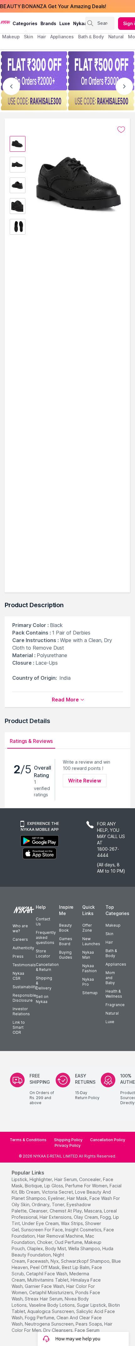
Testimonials (24, 964)
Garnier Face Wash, (45, 1286)
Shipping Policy (68, 1139)
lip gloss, (54, 1185)
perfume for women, (86, 1185)
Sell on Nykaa (42, 999)
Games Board (65, 941)
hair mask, (77, 1198)
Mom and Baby (110, 977)
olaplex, (35, 1248)
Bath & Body (111, 953)
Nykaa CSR (18, 976)
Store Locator (43, 953)
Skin (109, 933)
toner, (58, 1204)
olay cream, (86, 1217)
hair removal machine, (60, 1236)
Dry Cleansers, (58, 1330)
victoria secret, (58, 1192)
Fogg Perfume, (40, 1317)
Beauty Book (65, 928)
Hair (109, 942)
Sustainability (25, 986)
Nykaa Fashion (89, 968)
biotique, (34, 1185)
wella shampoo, (84, 1248)
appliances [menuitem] (62, 36)
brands (48, 23)
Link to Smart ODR (19, 1027)
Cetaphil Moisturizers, (51, 1292)
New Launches (91, 941)
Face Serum (87, 1330)
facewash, (38, 1261)
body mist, (56, 1248)
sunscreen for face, (42, 1229)
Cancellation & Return (47, 967)
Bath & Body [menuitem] (91, 36)
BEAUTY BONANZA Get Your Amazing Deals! (53, 6)
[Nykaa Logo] (5, 22)
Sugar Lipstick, (92, 1305)
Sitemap (90, 992)
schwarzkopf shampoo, (86, 1261)
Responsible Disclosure (24, 998)
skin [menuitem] (28, 36)
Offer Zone (87, 928)
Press (18, 956)
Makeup (113, 925)
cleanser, (38, 1210)
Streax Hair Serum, (44, 1298)
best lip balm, (76, 1267)
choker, (45, 1242)
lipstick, (20, 1179)
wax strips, (72, 1223)
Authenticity (23, 947)
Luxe (109, 1021)
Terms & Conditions (28, 1139)
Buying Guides (65, 955)
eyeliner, (57, 1198)
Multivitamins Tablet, (48, 1280)
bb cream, (29, 1192)
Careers (20, 939)
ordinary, (41, 1204)
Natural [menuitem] (116, 36)
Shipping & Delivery (44, 983)
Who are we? (20, 928)
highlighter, (41, 1179)
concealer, (90, 1179)
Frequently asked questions (46, 937)
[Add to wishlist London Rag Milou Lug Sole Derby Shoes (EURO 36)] (121, 130)
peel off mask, (45, 1267)
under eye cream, (41, 1223)
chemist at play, (66, 1210)
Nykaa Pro (88, 982)
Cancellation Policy (107, 1139)
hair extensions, (56, 1217)
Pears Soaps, (89, 1324)
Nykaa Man (88, 955)
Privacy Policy (68, 1145)
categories (25, 23)
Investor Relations (21, 1011)
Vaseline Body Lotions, (52, 1305)
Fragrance (115, 1004)
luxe (64, 23)
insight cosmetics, (83, 1229)
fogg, (106, 1217)
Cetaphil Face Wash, (47, 1273)
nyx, (55, 1261)
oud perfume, (69, 1242)
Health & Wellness (113, 994)
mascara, (93, 1210)
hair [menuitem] (41, 36)
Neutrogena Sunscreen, (49, 1324)
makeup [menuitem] (10, 36)
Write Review (84, 780)
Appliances (115, 964)
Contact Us (43, 921)
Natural (112, 1013)
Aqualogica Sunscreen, (51, 1311)
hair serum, (66, 1179)
